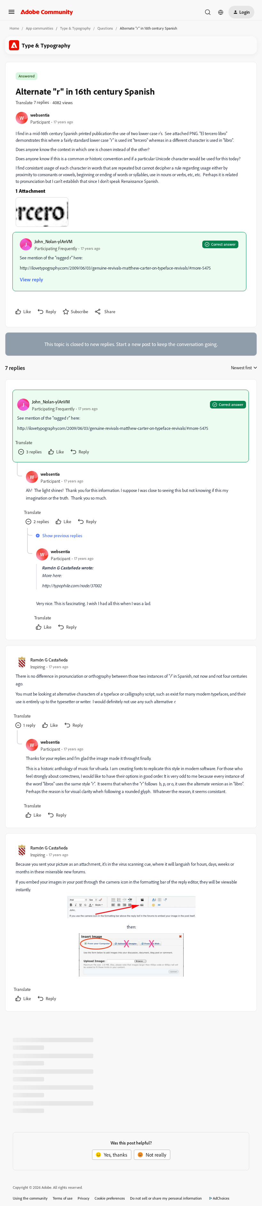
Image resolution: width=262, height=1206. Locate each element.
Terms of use (63, 1198)
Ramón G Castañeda (49, 659)
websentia (40, 115)
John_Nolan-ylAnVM (54, 241)
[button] (11, 14)
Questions (105, 28)
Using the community (30, 1198)
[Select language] (221, 12)
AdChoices (221, 1198)
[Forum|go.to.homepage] (46, 12)
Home (14, 28)
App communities (39, 28)
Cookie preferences (110, 1198)
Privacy (83, 1198)
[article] (130, 426)
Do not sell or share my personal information (166, 1198)
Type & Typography (75, 28)
